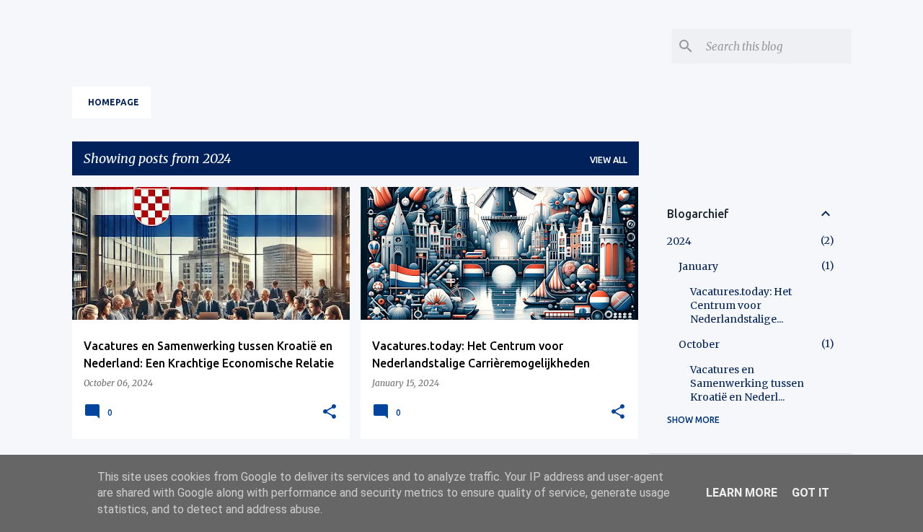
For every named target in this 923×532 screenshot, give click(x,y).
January (698, 266)
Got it (810, 493)
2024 (679, 241)
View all (608, 160)
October (699, 344)
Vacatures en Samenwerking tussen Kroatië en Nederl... (747, 383)
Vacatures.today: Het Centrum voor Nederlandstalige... (741, 305)
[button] (329, 412)
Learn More (741, 493)
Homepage (113, 102)
